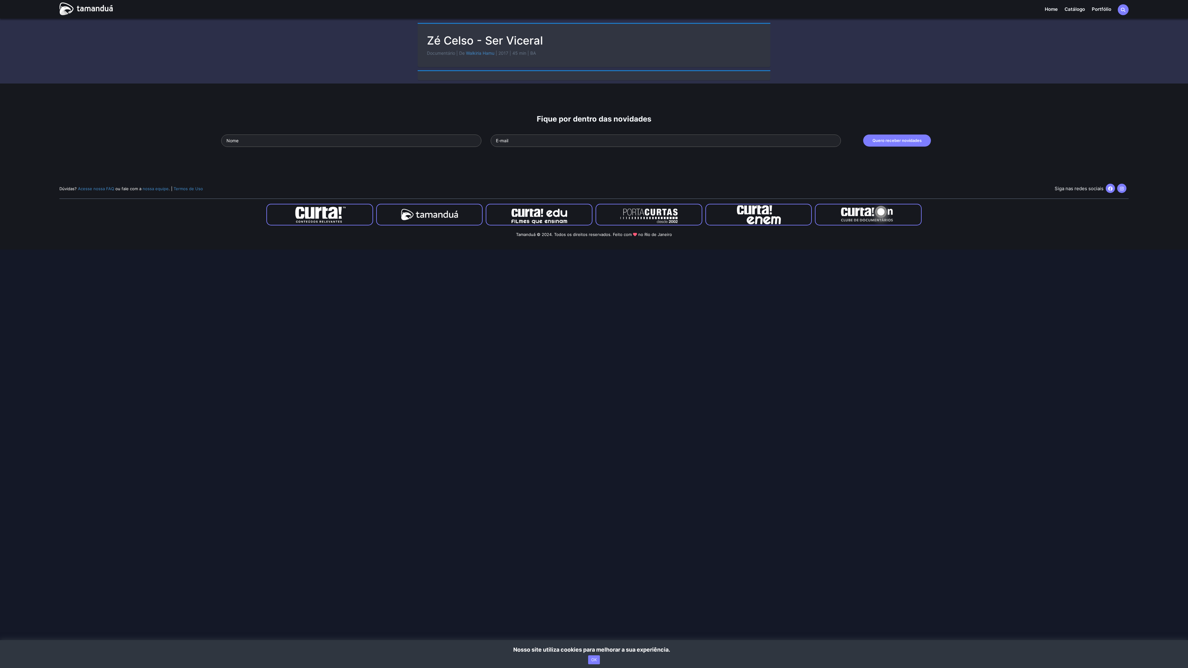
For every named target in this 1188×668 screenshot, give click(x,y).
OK (594, 659)
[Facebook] (1110, 188)
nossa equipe (156, 188)
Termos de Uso (188, 188)
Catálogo (1075, 9)
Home (1051, 9)
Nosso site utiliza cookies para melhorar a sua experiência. (594, 649)
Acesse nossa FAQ (96, 188)
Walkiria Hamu (480, 53)
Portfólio (1101, 9)
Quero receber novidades (897, 140)
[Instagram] (1121, 188)
